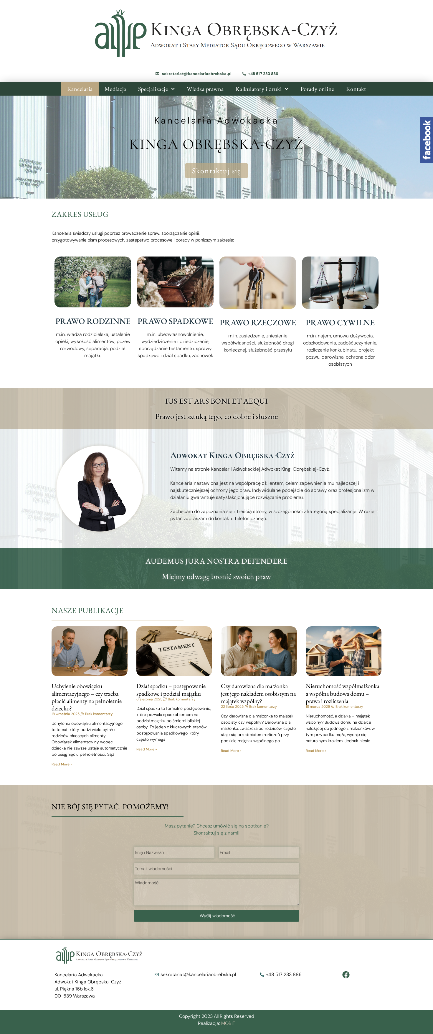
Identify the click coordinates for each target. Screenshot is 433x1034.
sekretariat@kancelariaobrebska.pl (196, 74)
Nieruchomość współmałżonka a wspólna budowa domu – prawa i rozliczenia (342, 693)
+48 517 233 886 (263, 74)
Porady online (317, 89)
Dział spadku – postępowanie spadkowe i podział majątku (171, 689)
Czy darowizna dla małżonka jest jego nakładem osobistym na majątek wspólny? (258, 693)
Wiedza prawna (205, 89)
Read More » (62, 764)
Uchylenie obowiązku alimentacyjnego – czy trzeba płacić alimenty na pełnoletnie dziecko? (87, 697)
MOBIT (228, 1023)
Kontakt (356, 89)
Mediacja (115, 89)
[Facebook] (345, 974)
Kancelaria (80, 89)
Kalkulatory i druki (259, 89)
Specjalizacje (153, 89)
